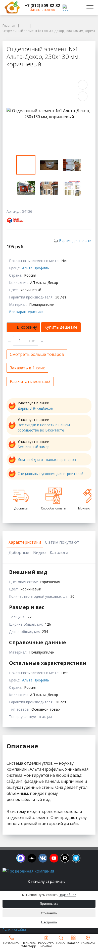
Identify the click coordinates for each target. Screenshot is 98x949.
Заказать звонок (42, 10)
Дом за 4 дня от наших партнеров (47, 459)
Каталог (73, 943)
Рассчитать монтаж (46, 944)
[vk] (42, 858)
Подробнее (67, 895)
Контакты (88, 943)
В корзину (27, 327)
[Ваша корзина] (76, 7)
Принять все (49, 903)
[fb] (20, 858)
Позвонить (11, 943)
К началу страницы (47, 881)
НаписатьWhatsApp (28, 944)
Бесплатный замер (34, 446)
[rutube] (65, 858)
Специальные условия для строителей (50, 473)
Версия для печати (75, 240)
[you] (54, 858)
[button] (42, 6)
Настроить (49, 922)
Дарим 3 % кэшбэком (36, 408)
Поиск (60, 943)
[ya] (31, 858)
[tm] (76, 858)
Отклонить (49, 913)
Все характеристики (26, 311)
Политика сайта (14, 929)
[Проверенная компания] (28, 871)
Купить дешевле (60, 327)
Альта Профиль (35, 268)
